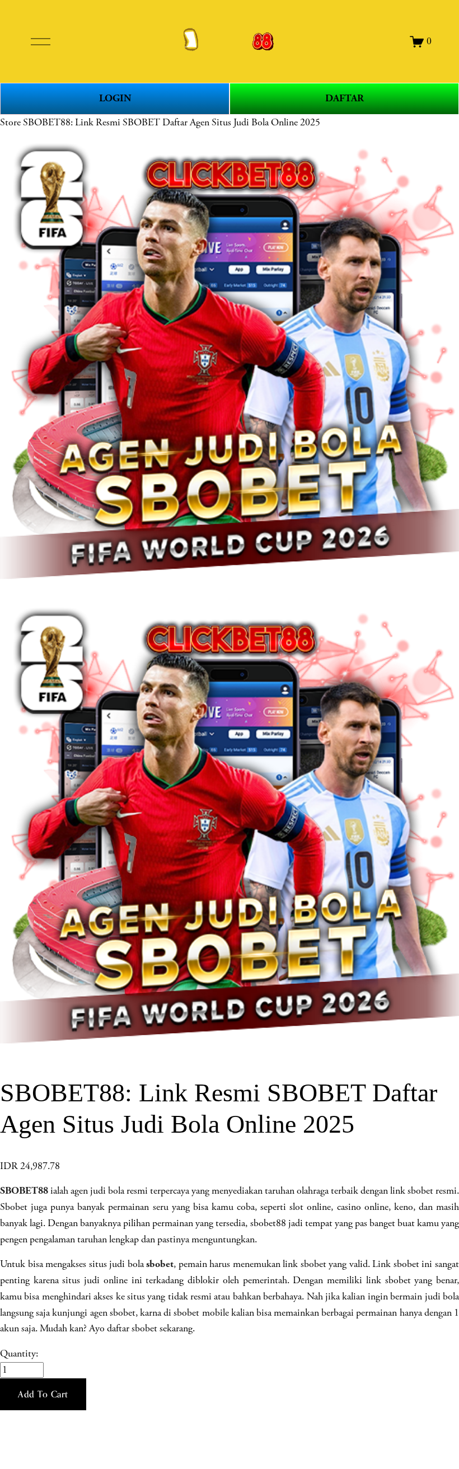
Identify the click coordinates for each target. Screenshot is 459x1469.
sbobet (160, 1264)
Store (10, 122)
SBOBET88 (24, 1190)
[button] (43, 1394)
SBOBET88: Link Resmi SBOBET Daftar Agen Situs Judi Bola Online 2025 (171, 122)
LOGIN (115, 98)
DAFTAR (344, 98)
